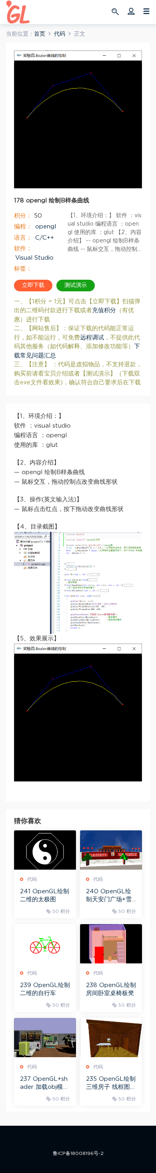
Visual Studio (34, 258)
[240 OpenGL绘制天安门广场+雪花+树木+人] (111, 850)
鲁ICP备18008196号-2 (78, 1153)
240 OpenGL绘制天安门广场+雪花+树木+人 (109, 896)
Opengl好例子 (18, 12)
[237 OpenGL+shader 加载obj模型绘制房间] (45, 1037)
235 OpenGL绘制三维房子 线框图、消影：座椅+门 (111, 1083)
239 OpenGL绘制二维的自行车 (45, 989)
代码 (32, 879)
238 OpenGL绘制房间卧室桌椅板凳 (111, 989)
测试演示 (75, 285)
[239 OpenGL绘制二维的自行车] (45, 943)
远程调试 (92, 338)
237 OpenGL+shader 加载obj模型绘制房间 (44, 1083)
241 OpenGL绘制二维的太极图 (44, 895)
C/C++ (44, 238)
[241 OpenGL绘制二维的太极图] (45, 850)
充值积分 (104, 310)
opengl (45, 227)
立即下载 (33, 285)
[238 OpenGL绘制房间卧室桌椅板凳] (111, 943)
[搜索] (116, 11)
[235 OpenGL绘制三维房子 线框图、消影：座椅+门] (111, 1037)
